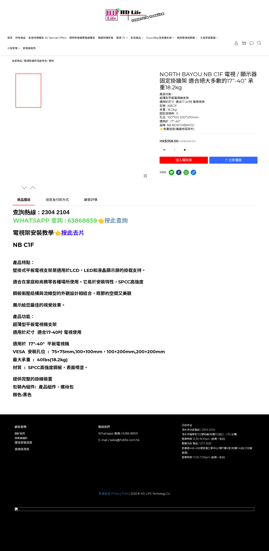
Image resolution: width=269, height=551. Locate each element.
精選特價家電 (105, 37)
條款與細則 (21, 438)
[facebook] (179, 172)
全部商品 (17, 60)
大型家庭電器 (208, 37)
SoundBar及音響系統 (159, 37)
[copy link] (193, 172)
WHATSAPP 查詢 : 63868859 (55, 220)
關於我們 (20, 433)
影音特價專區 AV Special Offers (47, 37)
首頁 (9, 37)
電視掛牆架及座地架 (35, 60)
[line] (171, 172)
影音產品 (136, 37)
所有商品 (20, 37)
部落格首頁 (29, 48)
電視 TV (120, 37)
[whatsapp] (186, 172)
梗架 (51, 60)
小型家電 (12, 48)
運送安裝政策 (23, 442)
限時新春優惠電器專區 (82, 37)
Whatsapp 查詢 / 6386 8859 (118, 433)
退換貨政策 (22, 449)
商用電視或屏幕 (186, 37)
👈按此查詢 (112, 220)
